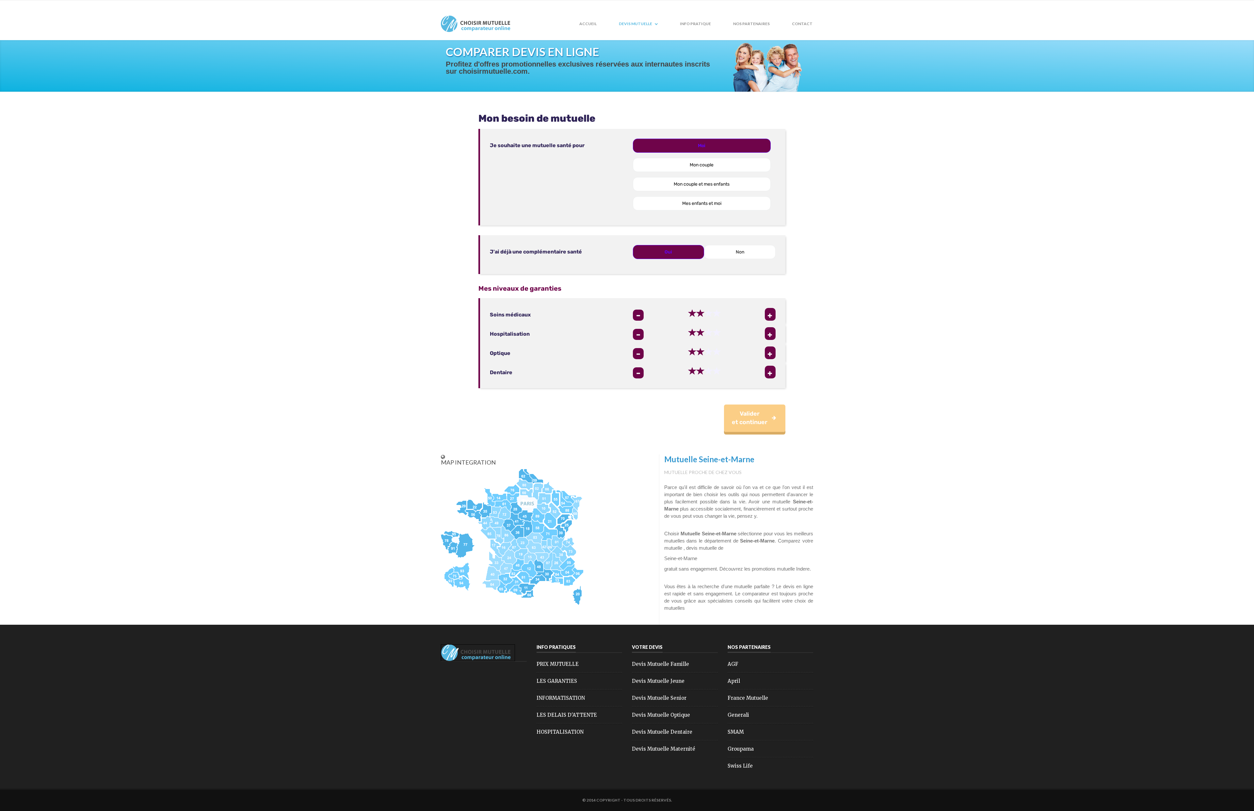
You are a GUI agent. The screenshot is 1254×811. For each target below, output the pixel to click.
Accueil (588, 23)
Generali (738, 715)
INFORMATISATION (561, 698)
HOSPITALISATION (560, 732)
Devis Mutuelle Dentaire (662, 732)
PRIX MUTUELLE (558, 664)
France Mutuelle (748, 698)
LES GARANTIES (557, 681)
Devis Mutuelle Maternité (663, 749)
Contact (802, 23)
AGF (733, 664)
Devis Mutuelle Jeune (658, 681)
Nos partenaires (751, 23)
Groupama (741, 749)
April (734, 681)
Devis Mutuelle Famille (660, 664)
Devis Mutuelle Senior (659, 698)
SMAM (736, 732)
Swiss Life (740, 766)
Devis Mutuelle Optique (661, 715)
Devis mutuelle (636, 23)
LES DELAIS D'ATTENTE (567, 715)
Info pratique (695, 23)
